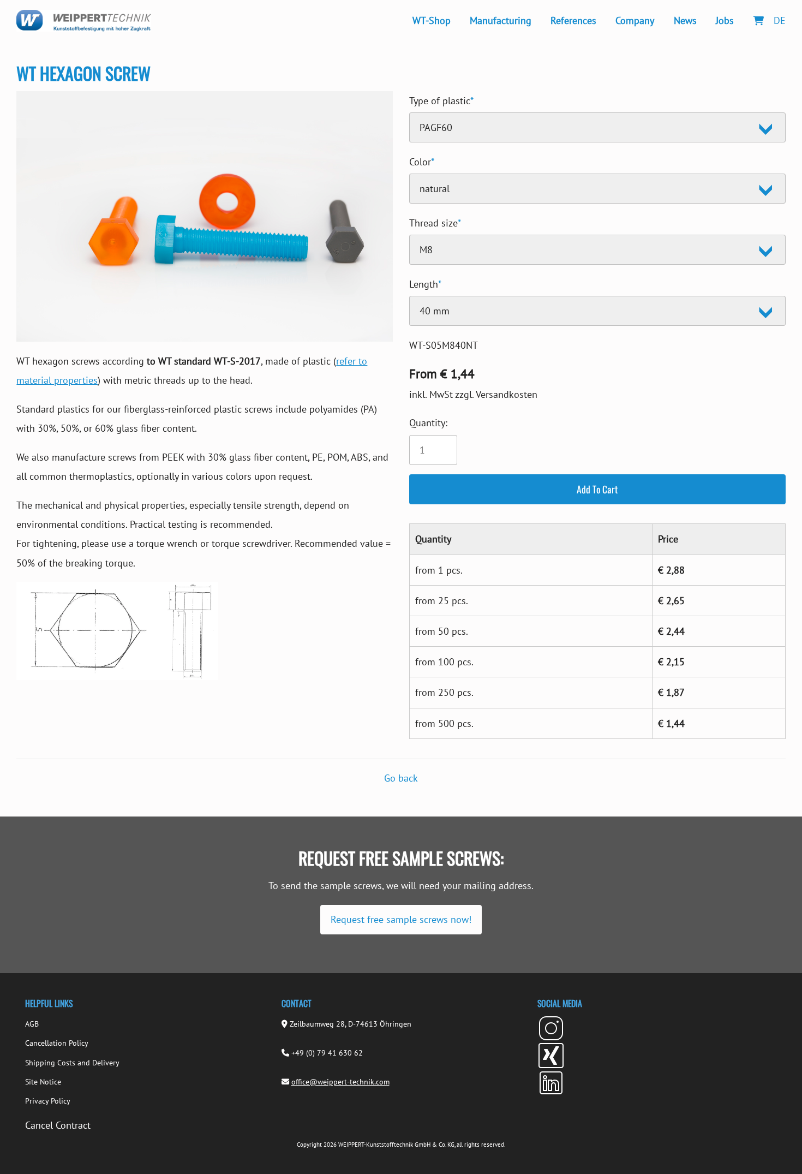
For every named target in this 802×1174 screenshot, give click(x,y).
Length (425, 282)
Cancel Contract (58, 1125)
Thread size (435, 221)
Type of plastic (441, 99)
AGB (32, 1024)
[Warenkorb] (758, 20)
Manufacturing (500, 20)
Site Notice (43, 1082)
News (685, 20)
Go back (401, 778)
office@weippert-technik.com (340, 1082)
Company (634, 20)
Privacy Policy (47, 1101)
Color (421, 160)
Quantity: (428, 422)
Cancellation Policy (56, 1043)
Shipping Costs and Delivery (72, 1063)
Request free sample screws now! (401, 919)
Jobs (725, 20)
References (573, 20)
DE (780, 20)
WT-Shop (431, 20)
